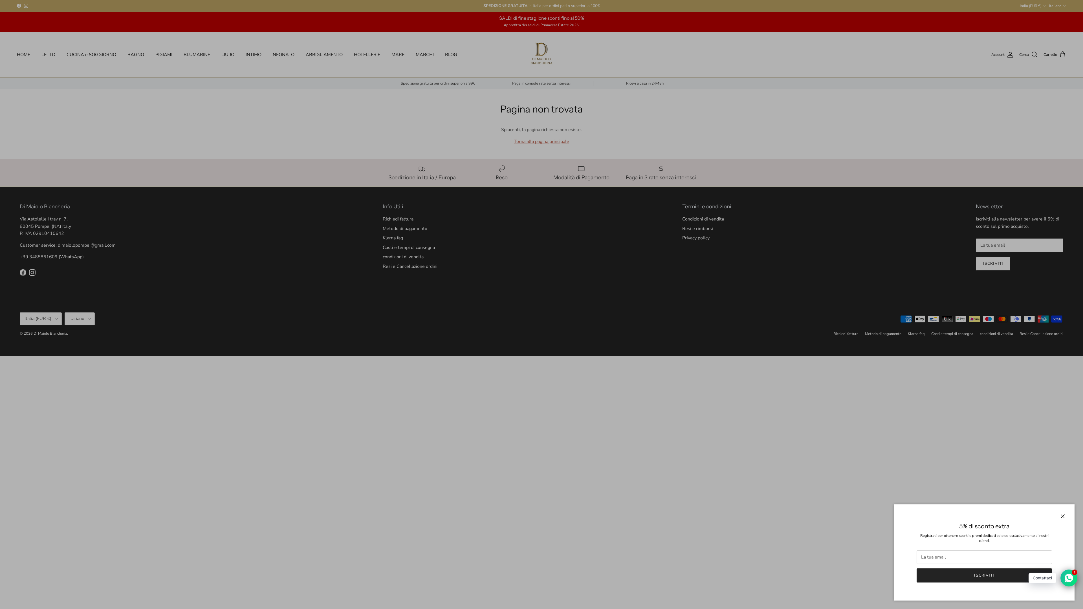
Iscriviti (984, 575)
